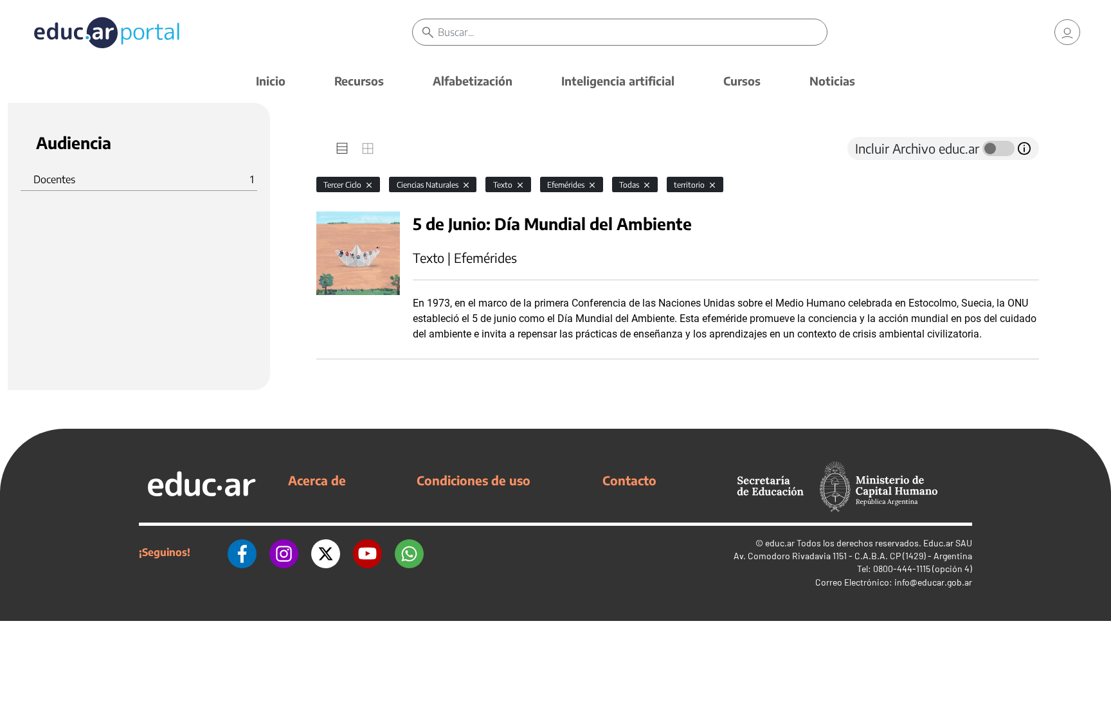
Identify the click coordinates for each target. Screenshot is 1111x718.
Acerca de (317, 480)
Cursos (742, 80)
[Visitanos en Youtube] (367, 552)
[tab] (342, 148)
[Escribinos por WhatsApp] (409, 552)
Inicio (270, 80)
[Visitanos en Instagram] (283, 552)
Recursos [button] (359, 80)
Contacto (629, 480)
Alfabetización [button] (472, 80)
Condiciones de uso (473, 480)
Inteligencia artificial (617, 80)
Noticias (832, 80)
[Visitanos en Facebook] (242, 552)
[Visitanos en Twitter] (325, 552)
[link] (1067, 32)
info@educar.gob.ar (933, 582)
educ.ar (780, 542)
